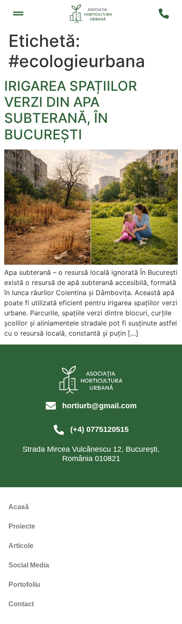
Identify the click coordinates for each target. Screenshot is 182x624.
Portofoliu (24, 584)
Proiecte (21, 526)
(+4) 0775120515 (99, 429)
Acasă (18, 506)
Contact (21, 604)
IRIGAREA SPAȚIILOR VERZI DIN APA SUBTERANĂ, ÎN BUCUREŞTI (70, 110)
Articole (20, 545)
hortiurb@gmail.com (99, 406)
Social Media (28, 565)
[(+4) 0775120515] (59, 430)
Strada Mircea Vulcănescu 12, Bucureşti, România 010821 (91, 454)
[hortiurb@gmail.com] (51, 406)
